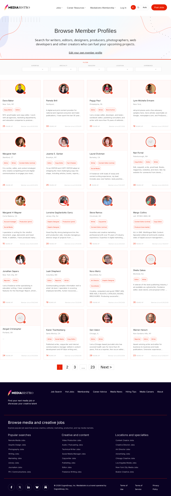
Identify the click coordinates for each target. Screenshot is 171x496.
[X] (20, 487)
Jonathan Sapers (11, 271)
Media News (116, 391)
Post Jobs (159, 7)
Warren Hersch (140, 330)
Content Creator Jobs (125, 440)
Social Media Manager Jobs (74, 454)
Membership (84, 391)
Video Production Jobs (71, 440)
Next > (106, 367)
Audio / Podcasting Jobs (72, 445)
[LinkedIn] (28, 487)
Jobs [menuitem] (58, 8)
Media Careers (147, 391)
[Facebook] (11, 487)
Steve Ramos (96, 212)
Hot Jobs (69, 391)
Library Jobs (13, 463)
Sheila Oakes (139, 270)
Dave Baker (8, 100)
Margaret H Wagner (12, 212)
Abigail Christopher (12, 329)
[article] (20, 105)
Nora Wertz (95, 271)
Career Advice (100, 391)
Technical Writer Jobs (71, 449)
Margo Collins (140, 212)
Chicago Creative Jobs (125, 458)
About (160, 391)
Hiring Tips (131, 391)
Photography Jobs (16, 449)
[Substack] (45, 487)
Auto (145, 7)
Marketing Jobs (15, 458)
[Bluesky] (37, 487)
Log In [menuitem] (123, 8)
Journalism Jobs (15, 467)
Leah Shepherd (53, 271)
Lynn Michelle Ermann (143, 100)
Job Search (56, 391)
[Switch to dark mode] (138, 7)
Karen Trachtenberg (55, 330)
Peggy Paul (95, 100)
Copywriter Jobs (69, 458)
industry (91, 65)
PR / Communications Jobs (19, 472)
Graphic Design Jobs (17, 445)
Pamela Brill (51, 100)
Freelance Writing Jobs (71, 472)
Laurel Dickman (97, 153)
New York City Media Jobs (127, 467)
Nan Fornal (138, 152)
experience (148, 65)
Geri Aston (95, 330)
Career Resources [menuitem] (75, 8)
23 (93, 367)
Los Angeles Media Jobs (126, 463)
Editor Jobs (67, 467)
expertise (35, 65)
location (120, 65)
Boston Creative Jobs (125, 472)
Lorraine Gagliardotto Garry (59, 212)
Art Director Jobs (123, 449)
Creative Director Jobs (125, 445)
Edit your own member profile (85, 52)
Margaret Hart (9, 153)
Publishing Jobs (68, 463)
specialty (63, 65)
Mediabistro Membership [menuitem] (102, 8)
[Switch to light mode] (133, 7)
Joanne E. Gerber (54, 153)
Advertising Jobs (123, 454)
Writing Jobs (13, 454)
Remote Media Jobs (16, 440)
